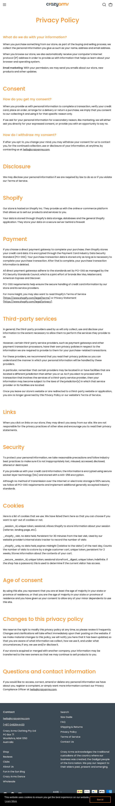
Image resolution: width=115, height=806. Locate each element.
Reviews (7, 756)
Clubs (6, 761)
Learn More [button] (11, 801)
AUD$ (56, 791)
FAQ (62, 722)
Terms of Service (70, 737)
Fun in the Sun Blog (14, 771)
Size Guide (66, 717)
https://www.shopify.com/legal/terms (26, 298)
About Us (8, 766)
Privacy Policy (68, 732)
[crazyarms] (57, 4)
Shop (6, 752)
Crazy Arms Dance (14, 776)
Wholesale (9, 781)
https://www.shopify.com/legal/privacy (27, 301)
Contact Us (67, 741)
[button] (104, 5)
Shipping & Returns (71, 727)
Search (64, 712)
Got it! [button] (100, 799)
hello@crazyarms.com (36, 149)
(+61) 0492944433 (13, 724)
